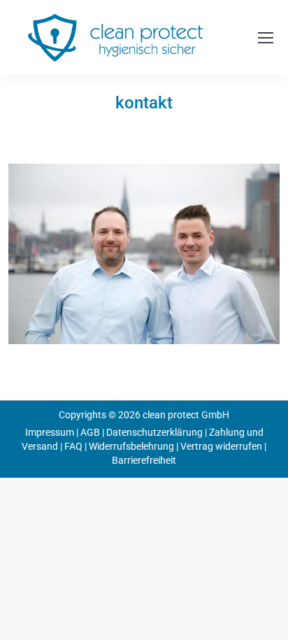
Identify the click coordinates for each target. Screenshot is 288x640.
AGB (90, 432)
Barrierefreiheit (144, 460)
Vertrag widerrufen (221, 446)
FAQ (73, 446)
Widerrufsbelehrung (131, 446)
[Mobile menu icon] (265, 37)
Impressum (49, 432)
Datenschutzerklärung (154, 432)
